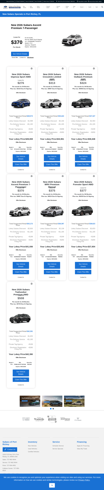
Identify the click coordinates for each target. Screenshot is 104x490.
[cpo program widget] (52, 419)
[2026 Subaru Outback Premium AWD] (83, 103)
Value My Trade (82, 449)
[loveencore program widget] (78, 419)
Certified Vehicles (33, 451)
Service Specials (58, 449)
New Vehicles (32, 446)
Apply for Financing (83, 446)
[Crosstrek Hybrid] (74, 401)
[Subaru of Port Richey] (12, 7)
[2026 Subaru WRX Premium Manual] (52, 211)
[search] (102, 7)
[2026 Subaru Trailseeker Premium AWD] (21, 319)
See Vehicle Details (20, 54)
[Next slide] (53, 408)
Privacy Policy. (84, 480)
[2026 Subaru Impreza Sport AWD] (21, 103)
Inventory (32, 442)
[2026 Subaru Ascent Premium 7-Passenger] (21, 211)
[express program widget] (65, 419)
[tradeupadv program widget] (39, 419)
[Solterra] (52, 401)
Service (56, 442)
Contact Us (11, 449)
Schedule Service (58, 446)
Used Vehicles (32, 449)
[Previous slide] (50, 408)
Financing (82, 442)
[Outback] (30, 401)
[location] (56, 1)
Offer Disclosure (21, 92)
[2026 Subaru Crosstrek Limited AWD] (52, 103)
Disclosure (30, 57)
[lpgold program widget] (26, 419)
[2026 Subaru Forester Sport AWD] (83, 211)
